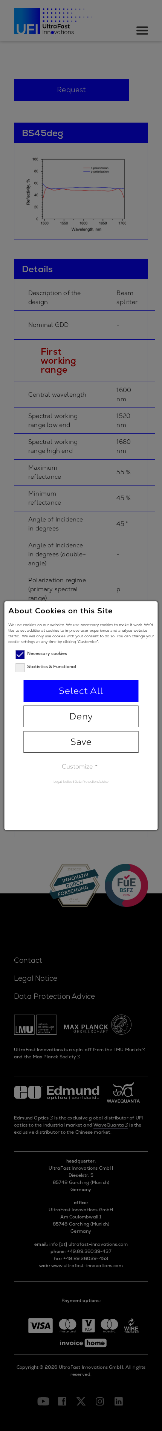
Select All (81, 691)
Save (81, 742)
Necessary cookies (47, 653)
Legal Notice (62, 782)
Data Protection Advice (92, 782)
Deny (81, 716)
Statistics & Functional (51, 667)
